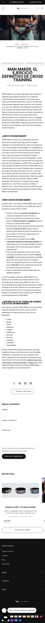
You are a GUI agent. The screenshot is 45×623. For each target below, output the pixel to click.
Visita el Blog (22, 530)
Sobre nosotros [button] (8, 546)
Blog (3, 560)
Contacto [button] (5, 581)
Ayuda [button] (4, 572)
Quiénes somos (8, 551)
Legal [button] (4, 589)
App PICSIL (6, 564)
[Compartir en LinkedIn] (25, 383)
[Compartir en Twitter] (14, 383)
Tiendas (5, 555)
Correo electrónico (9, 420)
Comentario (6, 430)
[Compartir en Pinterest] (19, 383)
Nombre (5, 409)
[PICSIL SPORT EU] (22, 601)
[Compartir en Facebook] (31, 383)
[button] (3, 8)
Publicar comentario (14, 456)
